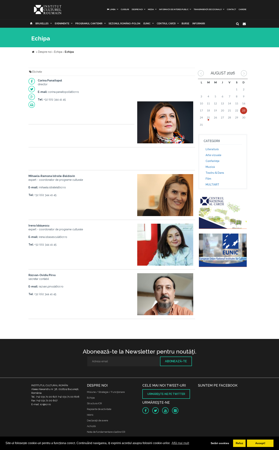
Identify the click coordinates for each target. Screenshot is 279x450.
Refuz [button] (239, 443)
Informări (198, 23)
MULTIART (212, 184)
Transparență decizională (208, 9)
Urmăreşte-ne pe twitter (166, 394)
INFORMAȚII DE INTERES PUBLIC (173, 9)
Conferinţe (212, 161)
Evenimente (62, 23)
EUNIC (147, 23)
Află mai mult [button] (180, 443)
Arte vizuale (213, 155)
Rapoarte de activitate (99, 409)
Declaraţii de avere (97, 420)
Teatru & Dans (215, 172)
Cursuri (125, 9)
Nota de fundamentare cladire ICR (106, 431)
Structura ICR (94, 403)
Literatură (212, 149)
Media (151, 9)
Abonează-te (176, 361)
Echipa (91, 397)
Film (208, 178)
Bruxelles (42, 23)
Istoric (90, 414)
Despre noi (137, 9)
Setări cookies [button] (220, 443)
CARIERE (242, 9)
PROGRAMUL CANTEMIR (88, 23)
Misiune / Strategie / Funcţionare (106, 392)
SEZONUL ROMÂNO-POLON (124, 23)
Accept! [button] (260, 443)
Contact (231, 9)
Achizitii (91, 426)
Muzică (210, 166)
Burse (185, 23)
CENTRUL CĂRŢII (166, 23)
